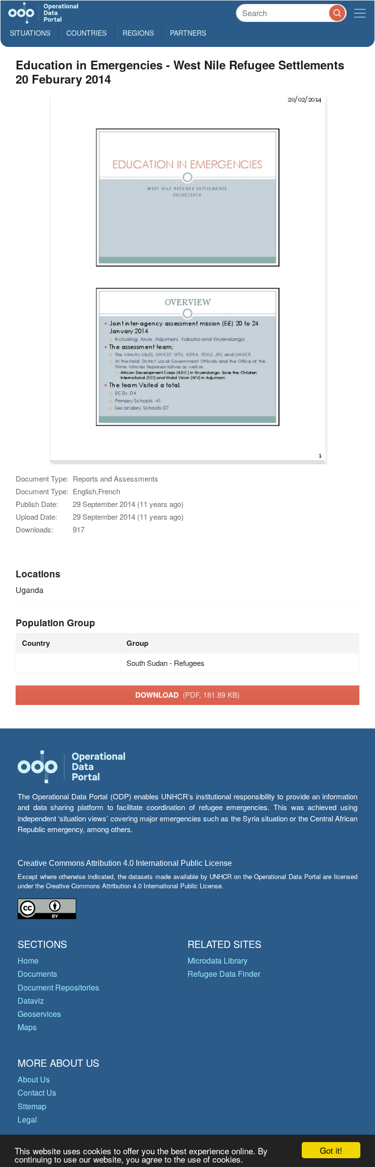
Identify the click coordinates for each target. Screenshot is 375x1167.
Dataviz (31, 1000)
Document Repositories (58, 987)
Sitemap (32, 1106)
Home (28, 960)
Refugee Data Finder (224, 973)
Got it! (331, 1150)
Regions (138, 33)
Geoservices (39, 1013)
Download (187, 694)
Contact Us (37, 1092)
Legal (27, 1119)
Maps (27, 1027)
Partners (188, 33)
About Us (34, 1079)
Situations (30, 33)
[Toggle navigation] (360, 13)
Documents (37, 973)
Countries (86, 33)
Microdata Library (218, 960)
